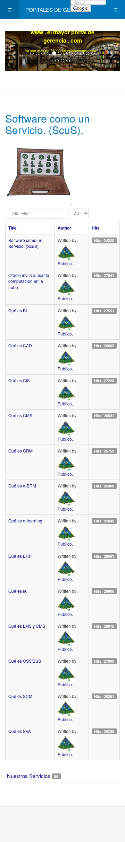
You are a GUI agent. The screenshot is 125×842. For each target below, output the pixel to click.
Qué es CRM (20, 451)
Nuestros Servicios (28, 775)
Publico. (65, 263)
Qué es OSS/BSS (24, 661)
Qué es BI (17, 310)
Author (64, 228)
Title (12, 228)
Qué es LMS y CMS (26, 626)
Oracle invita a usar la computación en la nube (28, 281)
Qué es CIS (19, 380)
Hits (96, 228)
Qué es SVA (19, 731)
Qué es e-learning (25, 520)
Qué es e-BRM (22, 486)
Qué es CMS (20, 415)
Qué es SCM (20, 696)
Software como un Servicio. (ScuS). (25, 243)
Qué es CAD (20, 345)
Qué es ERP (20, 556)
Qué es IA (17, 591)
